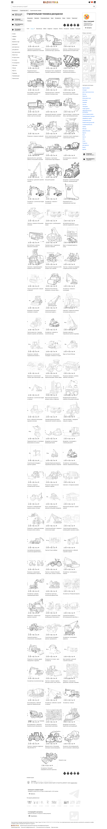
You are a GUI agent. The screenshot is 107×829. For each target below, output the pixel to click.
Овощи (14, 68)
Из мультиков (15, 57)
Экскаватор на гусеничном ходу (35, 681)
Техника (29, 20)
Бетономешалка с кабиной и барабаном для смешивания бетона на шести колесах (34, 726)
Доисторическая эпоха (88, 92)
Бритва (84, 149)
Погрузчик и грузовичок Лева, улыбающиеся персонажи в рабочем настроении (52, 617)
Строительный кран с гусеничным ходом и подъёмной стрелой (50, 312)
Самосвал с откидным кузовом (71, 484)
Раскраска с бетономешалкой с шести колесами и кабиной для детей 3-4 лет (71, 748)
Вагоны (84, 94)
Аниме (14, 33)
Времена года (15, 41)
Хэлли (83, 141)
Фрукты (14, 70)
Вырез (84, 147)
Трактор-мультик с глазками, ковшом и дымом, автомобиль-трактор (35, 334)
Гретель (84, 104)
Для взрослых (15, 47)
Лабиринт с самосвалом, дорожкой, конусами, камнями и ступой (71, 682)
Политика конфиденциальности (28, 827)
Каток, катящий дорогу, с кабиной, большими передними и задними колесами (53, 508)
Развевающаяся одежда (88, 116)
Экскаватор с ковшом (68, 702)
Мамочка (84, 96)
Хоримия (84, 102)
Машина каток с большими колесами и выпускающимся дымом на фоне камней (52, 748)
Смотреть (89, 27)
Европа (84, 132)
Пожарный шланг (86, 120)
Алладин (84, 90)
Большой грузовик (50, 179)
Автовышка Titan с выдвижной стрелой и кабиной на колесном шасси (53, 72)
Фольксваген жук (86, 98)
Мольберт (84, 100)
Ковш (63, 18)
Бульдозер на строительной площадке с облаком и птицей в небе (53, 355)
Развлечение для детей (88, 122)
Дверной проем (86, 130)
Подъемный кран (45, 18)
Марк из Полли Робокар (69, 354)
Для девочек (15, 49)
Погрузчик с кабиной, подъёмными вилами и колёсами (33, 355)
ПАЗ (83, 139)
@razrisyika (39, 781)
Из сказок (14, 60)
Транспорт (74, 18)
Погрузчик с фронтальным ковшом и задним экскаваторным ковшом (52, 486)
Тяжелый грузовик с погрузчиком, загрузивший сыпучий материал (34, 639)
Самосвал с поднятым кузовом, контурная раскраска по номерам (71, 312)
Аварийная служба (87, 118)
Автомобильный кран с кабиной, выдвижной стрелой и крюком (71, 225)
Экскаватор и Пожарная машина (71, 593)
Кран (52, 18)
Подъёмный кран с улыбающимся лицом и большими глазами (33, 72)
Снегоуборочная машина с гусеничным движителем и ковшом (34, 551)
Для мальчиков (16, 52)
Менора (84, 128)
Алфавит (14, 36)
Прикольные (15, 78)
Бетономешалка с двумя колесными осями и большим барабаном (70, 94)
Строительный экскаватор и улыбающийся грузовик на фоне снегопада (71, 530)
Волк (83, 135)
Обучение (14, 65)
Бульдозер (30, 18)
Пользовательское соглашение (43, 827)
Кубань (84, 126)
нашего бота (74, 782)
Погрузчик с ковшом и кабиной (35, 136)
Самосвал (36, 18)
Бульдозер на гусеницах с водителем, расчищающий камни (70, 726)
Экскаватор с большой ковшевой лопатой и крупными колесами (49, 769)
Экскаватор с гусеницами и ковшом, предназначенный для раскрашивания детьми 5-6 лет (71, 464)
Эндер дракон (85, 108)
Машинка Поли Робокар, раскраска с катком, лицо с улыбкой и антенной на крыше (53, 290)
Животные (15, 54)
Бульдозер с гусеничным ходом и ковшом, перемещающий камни (71, 181)
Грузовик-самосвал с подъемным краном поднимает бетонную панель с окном (71, 334)
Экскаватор (58, 18)
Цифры (14, 39)
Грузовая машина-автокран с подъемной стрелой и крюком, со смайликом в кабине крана (53, 421)
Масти (84, 137)
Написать (32, 793)
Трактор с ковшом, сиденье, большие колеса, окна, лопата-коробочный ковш (53, 682)
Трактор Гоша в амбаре (51, 550)
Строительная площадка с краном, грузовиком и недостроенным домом (51, 639)
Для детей (14, 44)
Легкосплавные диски (87, 114)
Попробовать (33, 816)
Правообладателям (15, 827)
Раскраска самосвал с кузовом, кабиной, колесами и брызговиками (71, 377)
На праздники (15, 62)
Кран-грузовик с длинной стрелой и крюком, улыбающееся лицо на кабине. (70, 660)
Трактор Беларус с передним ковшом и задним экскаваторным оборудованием (71, 421)
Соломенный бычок (87, 124)
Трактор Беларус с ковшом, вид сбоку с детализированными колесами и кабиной (71, 116)
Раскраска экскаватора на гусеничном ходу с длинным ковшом (52, 50)
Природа (14, 73)
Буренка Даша (86, 88)
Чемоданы (85, 106)
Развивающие (15, 75)
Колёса (68, 18)
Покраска (84, 143)
